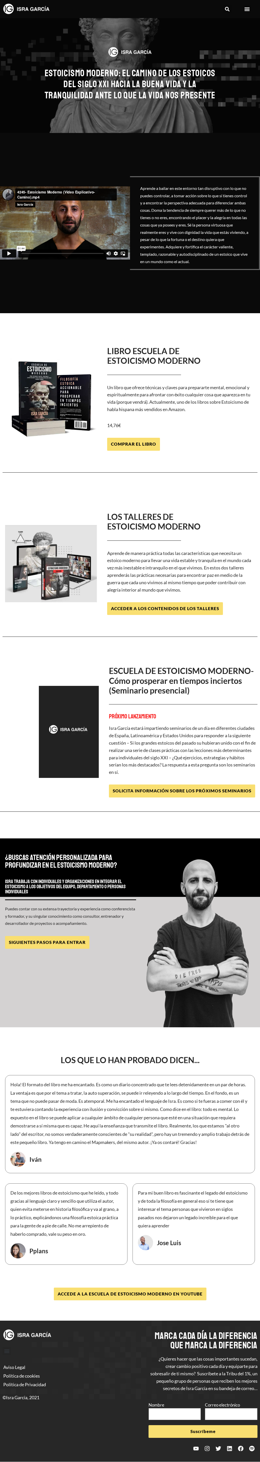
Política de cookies (21, 1376)
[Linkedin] (229, 1448)
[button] (227, 9)
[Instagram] (207, 1448)
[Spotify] (251, 1448)
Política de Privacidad (24, 1384)
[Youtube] (196, 1448)
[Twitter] (218, 1448)
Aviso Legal (14, 1367)
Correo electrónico (222, 1405)
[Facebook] (240, 1448)
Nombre (156, 1405)
